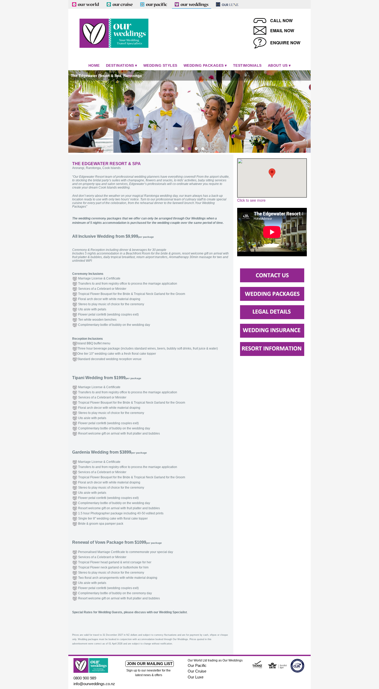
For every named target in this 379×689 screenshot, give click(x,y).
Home (94, 65)
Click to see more (251, 200)
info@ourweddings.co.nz (94, 684)
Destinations (120, 65)
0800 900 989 (84, 678)
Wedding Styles (160, 65)
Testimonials (247, 65)
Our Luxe (195, 677)
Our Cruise (197, 671)
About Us (278, 65)
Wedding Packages (204, 65)
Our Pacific (197, 665)
